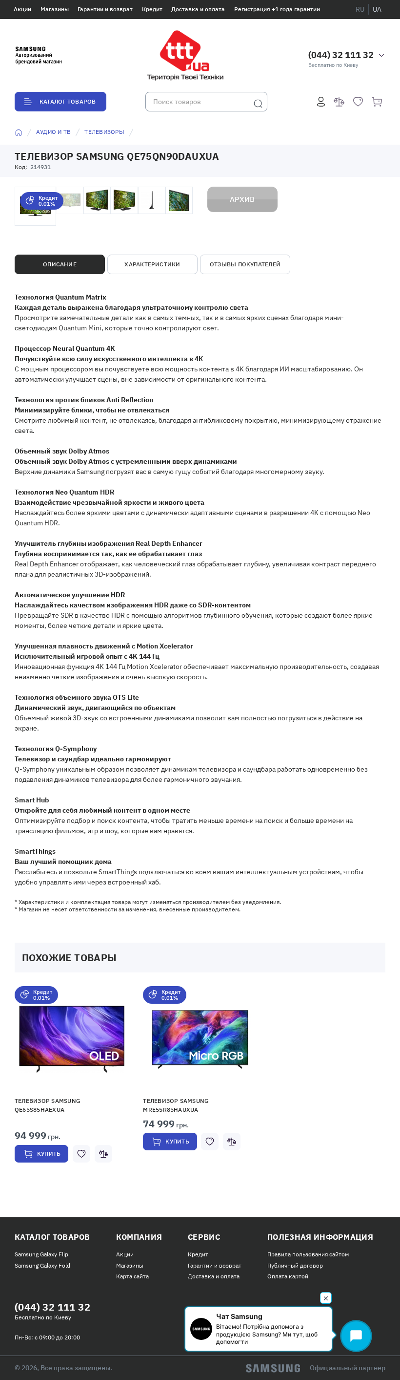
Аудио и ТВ (53, 132)
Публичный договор (295, 1265)
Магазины (54, 9)
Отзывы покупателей (245, 264)
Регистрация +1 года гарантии (277, 9)
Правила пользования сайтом (308, 1254)
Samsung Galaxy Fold (42, 1265)
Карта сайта (132, 1276)
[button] (71, 1039)
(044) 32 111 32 (341, 55)
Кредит (152, 9)
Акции (22, 9)
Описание (60, 264)
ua (377, 9)
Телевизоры (104, 132)
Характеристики (152, 264)
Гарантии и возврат (105, 9)
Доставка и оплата (198, 9)
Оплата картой (287, 1276)
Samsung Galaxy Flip (41, 1254)
